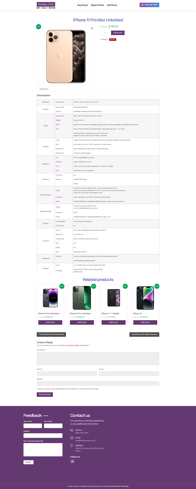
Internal (58, 179)
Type (57, 140)
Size (57, 144)
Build (57, 124)
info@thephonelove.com (85, 440)
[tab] (44, 89)
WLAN (58, 230)
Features (59, 197)
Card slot (59, 175)
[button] (92, 28)
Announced (60, 107)
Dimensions (60, 116)
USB (57, 252)
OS (57, 157)
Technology (60, 102)
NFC (57, 243)
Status (58, 111)
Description (44, 89)
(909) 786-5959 (81, 433)
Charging (59, 270)
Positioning (60, 239)
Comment (41, 350)
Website (40, 379)
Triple (58, 190)
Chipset (58, 162)
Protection (60, 153)
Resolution (60, 149)
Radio (58, 247)
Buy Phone (83, 5)
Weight (58, 120)
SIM (57, 129)
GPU (57, 170)
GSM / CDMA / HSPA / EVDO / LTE (86, 102)
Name (40, 369)
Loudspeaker (60, 221)
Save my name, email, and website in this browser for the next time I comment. (68, 389)
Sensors (59, 256)
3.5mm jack (60, 225)
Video (58, 201)
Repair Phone (97, 5)
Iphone (113, 39)
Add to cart (117, 33)
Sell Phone (112, 5)
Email (101, 369)
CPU (57, 166)
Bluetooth (59, 234)
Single (58, 207)
